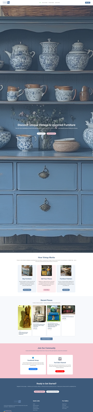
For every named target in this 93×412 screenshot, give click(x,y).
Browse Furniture (44, 2)
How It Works (64, 408)
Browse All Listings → (46, 338)
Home (40, 2)
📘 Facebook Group (7, 410)
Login (88, 2)
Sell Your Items (57, 2)
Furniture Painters (51, 2)
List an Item (64, 405)
